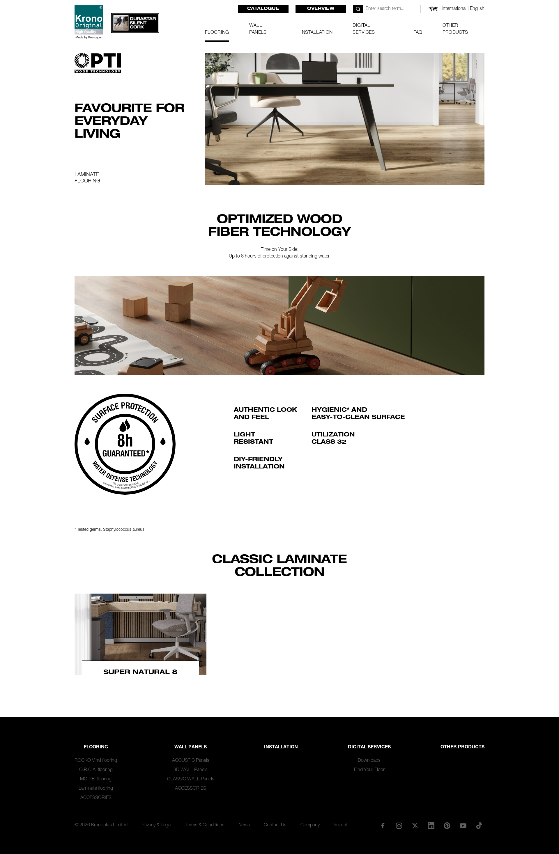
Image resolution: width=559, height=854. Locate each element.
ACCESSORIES (96, 798)
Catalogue (263, 9)
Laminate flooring (96, 788)
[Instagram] (399, 825)
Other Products (462, 747)
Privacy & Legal (156, 825)
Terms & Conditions (204, 825)
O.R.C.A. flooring (96, 770)
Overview (321, 9)
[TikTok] (479, 825)
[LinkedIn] (431, 825)
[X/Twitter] (415, 825)
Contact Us (275, 825)
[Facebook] (383, 825)
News (244, 825)
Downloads (369, 761)
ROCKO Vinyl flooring (96, 761)
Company (310, 825)
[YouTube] (463, 825)
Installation (281, 747)
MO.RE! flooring (96, 779)
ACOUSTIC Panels (190, 761)
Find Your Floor (369, 770)
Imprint (341, 825)
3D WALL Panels (191, 770)
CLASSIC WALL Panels (190, 779)
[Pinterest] (447, 825)
